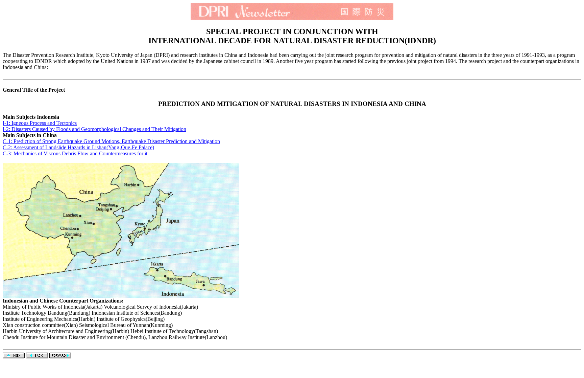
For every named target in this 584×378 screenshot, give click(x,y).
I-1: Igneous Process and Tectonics (40, 123)
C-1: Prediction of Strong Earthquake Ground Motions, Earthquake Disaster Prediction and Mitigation (111, 141)
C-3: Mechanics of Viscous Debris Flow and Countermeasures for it (75, 153)
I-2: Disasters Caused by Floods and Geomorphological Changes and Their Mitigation (94, 129)
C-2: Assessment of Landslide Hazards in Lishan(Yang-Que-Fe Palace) (78, 147)
